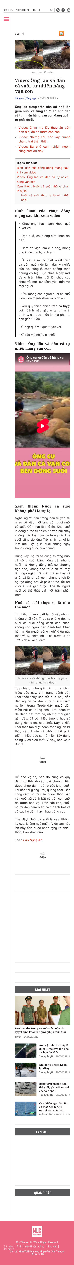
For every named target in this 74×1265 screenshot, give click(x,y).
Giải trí (19, 33)
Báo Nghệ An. (33, 840)
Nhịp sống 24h (23, 10)
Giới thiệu (8, 10)
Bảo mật (52, 1246)
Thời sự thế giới (46, 1056)
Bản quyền (9, 1249)
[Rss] (58, 10)
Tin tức (36, 10)
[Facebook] (63, 10)
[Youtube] (68, 10)
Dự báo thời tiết (46, 1114)
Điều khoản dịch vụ (34, 1246)
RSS (19, 1246)
